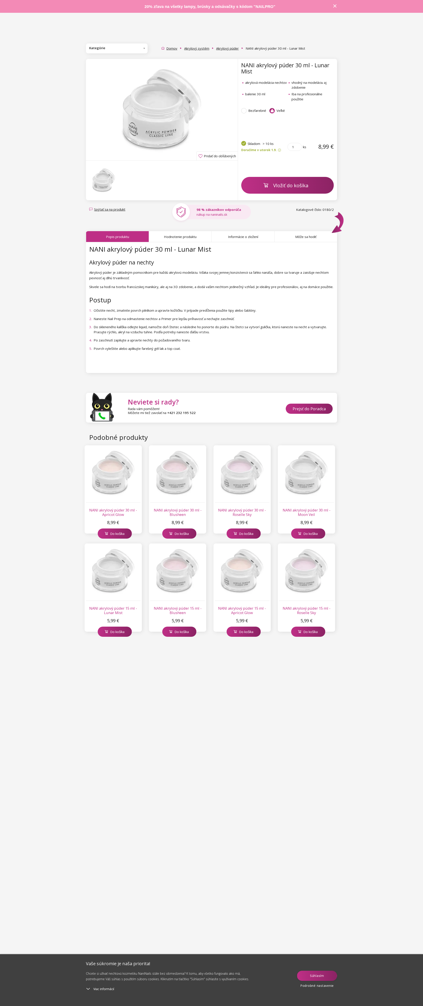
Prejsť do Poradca (309, 408)
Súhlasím (317, 976)
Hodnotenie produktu (180, 236)
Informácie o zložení (243, 236)
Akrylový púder (227, 48)
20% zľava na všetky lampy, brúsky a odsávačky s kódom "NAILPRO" (210, 6)
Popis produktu (117, 236)
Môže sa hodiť (305, 236)
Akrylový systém (196, 48)
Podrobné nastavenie (317, 986)
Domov (171, 48)
